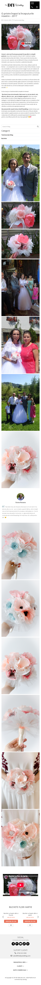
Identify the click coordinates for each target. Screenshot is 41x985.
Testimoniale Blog (19, 20)
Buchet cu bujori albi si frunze (11, 914)
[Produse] (32, 3)
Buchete (4, 138)
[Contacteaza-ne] (32, 7)
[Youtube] (20, 943)
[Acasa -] (14, 5)
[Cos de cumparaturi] (37, 7)
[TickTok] (24, 943)
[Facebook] (13, 943)
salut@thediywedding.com (21, 956)
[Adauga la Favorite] (11, 925)
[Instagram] (27, 943)
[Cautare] (38, 126)
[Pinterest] (17, 943)
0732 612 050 (21, 953)
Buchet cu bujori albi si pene (30, 914)
